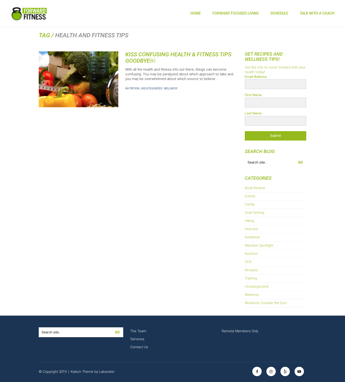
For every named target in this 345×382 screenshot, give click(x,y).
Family (250, 204)
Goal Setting (254, 212)
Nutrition (132, 88)
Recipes (251, 270)
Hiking (249, 221)
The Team (138, 331)
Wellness (170, 88)
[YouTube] (299, 371)
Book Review (255, 188)
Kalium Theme (82, 372)
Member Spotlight (259, 245)
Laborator (107, 372)
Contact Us (139, 347)
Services (137, 339)
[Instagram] (271, 371)
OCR (248, 262)
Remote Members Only (240, 331)
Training (251, 278)
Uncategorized (151, 88)
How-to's (251, 229)
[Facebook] (257, 371)
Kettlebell (252, 237)
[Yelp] (285, 371)
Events (250, 196)
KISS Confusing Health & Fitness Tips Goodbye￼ (178, 57)
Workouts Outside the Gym (266, 303)
